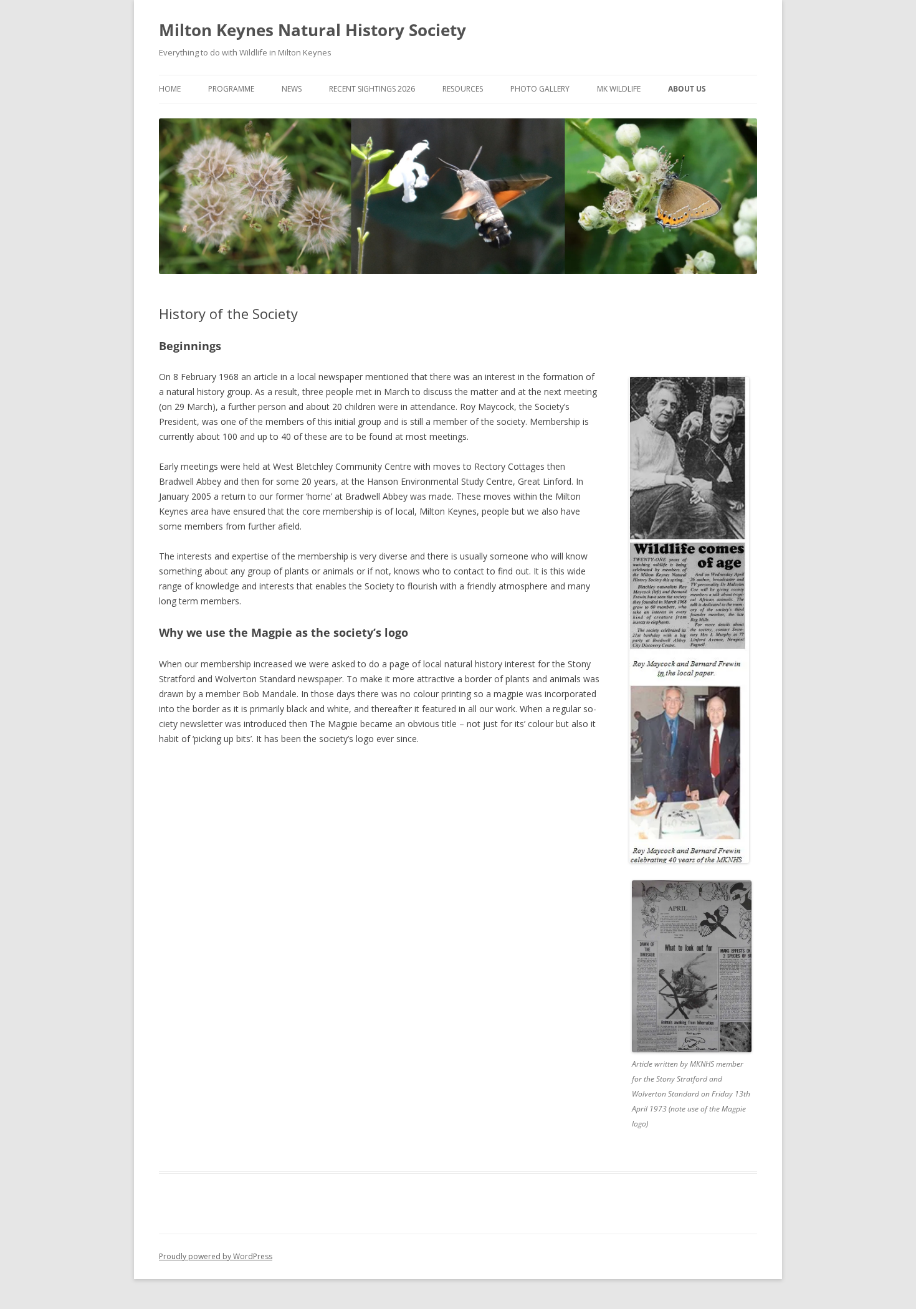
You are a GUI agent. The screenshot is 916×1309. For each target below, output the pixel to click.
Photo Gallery (540, 88)
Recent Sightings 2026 (372, 88)
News (292, 88)
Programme (231, 88)
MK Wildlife (619, 88)
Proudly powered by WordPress (215, 1256)
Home (170, 88)
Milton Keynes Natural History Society (312, 30)
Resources (462, 88)
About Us (687, 88)
